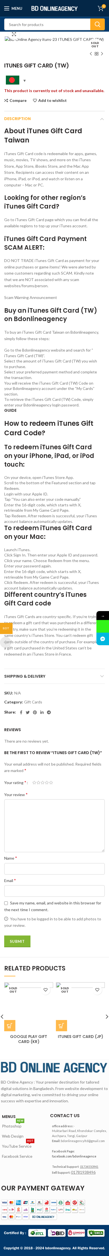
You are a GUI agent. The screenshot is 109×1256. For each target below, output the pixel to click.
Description (17, 118)
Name (10, 857)
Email (10, 880)
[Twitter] (27, 712)
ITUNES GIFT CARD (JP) (80, 1036)
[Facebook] (21, 712)
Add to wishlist (52, 100)
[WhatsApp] (102, 626)
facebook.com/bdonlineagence (74, 1156)
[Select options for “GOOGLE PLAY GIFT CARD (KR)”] (9, 1025)
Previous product (91, 54)
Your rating (15, 782)
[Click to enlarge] (14, 34)
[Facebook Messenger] (102, 639)
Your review (16, 794)
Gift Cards (33, 702)
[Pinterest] (35, 712)
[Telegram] (49, 712)
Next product (102, 54)
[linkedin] (42, 712)
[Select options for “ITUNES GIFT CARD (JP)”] (61, 1025)
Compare (18, 100)
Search (97, 24)
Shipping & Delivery (24, 676)
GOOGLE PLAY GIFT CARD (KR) (28, 1039)
